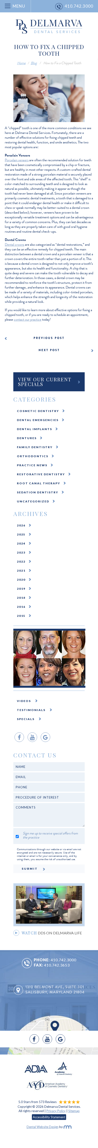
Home (21, 63)
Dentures (27, 438)
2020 (21, 579)
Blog (34, 63)
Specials (26, 719)
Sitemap (74, 1111)
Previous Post (49, 338)
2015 (21, 616)
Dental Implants (34, 429)
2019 (21, 588)
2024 (21, 543)
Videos (24, 701)
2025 (21, 534)
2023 (21, 552)
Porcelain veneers (17, 160)
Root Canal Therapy (38, 483)
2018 (21, 597)
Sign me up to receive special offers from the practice (50, 835)
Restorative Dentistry (41, 474)
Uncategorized (33, 501)
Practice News (32, 465)
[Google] (45, 737)
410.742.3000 (63, 959)
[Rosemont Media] (68, 1127)
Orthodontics (32, 456)
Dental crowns (14, 244)
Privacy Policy (56, 1111)
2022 (21, 561)
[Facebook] (19, 737)
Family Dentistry (35, 447)
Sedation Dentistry (37, 492)
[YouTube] (32, 737)
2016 (21, 606)
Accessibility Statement (49, 1117)
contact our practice (27, 319)
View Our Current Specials (44, 381)
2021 (21, 570)
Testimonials (31, 710)
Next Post (49, 350)
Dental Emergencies (38, 420)
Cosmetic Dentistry (38, 411)
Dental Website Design (43, 1127)
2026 (21, 525)
